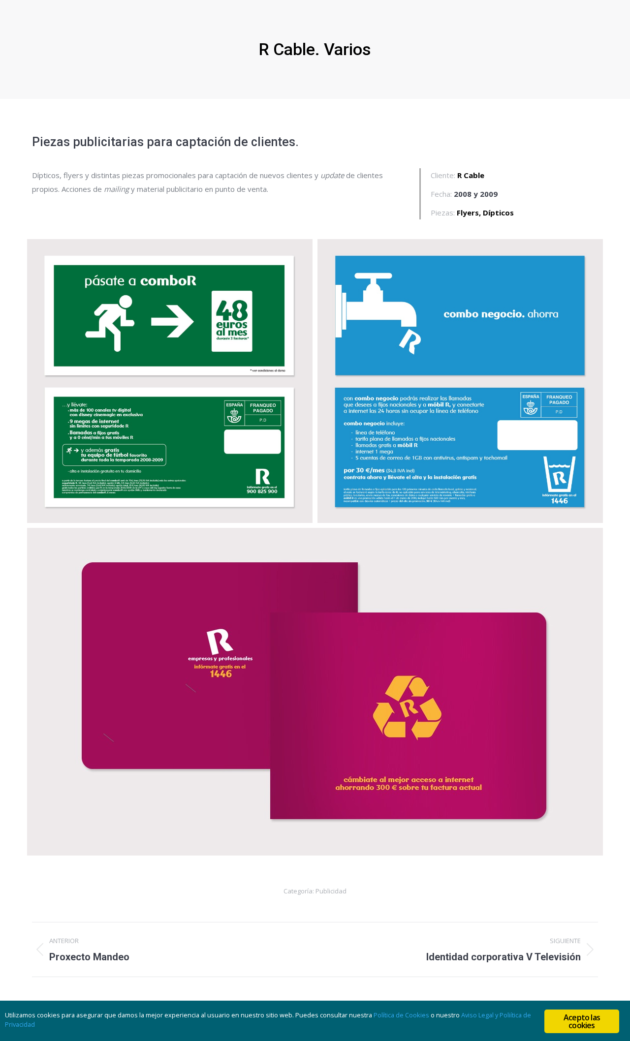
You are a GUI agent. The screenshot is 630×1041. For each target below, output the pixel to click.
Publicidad (330, 891)
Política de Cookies (401, 1014)
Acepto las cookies (582, 1021)
